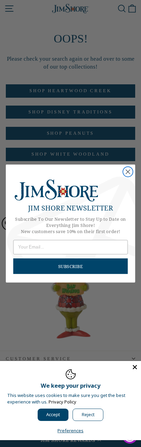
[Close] (134, 367)
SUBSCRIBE (70, 266)
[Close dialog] (128, 172)
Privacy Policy (62, 402)
